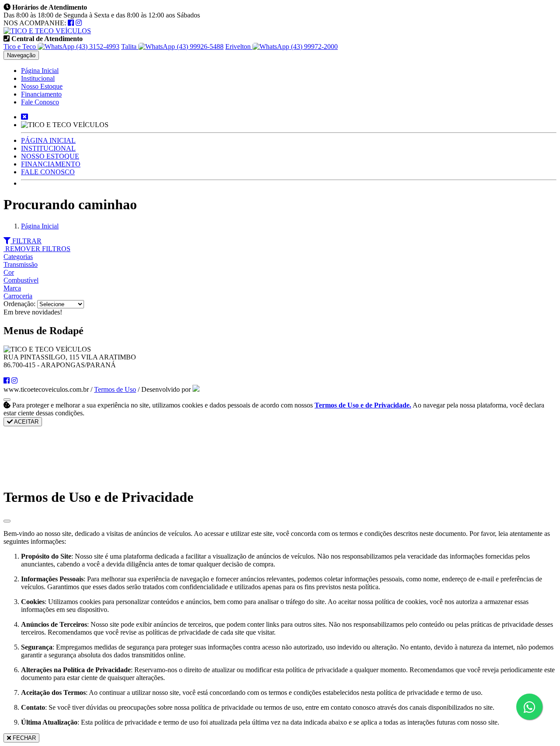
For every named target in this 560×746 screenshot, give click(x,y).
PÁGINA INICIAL (48, 140)
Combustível (21, 280)
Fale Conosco (40, 102)
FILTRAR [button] (26, 241)
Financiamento (41, 94)
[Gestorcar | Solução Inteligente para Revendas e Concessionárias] (196, 389)
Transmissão (21, 264)
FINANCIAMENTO (50, 164)
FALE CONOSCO (48, 172)
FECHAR (23, 738)
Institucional (38, 78)
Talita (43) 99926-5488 (172, 46)
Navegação (21, 55)
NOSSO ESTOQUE (50, 156)
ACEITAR (25, 421)
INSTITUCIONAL (48, 148)
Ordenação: (20, 303)
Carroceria (18, 296)
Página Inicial (40, 70)
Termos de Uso (115, 389)
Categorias (18, 256)
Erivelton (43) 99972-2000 (281, 46)
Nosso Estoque (42, 86)
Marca (12, 288)
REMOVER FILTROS (37, 248)
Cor (9, 272)
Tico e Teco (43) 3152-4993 (61, 46)
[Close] (7, 521)
